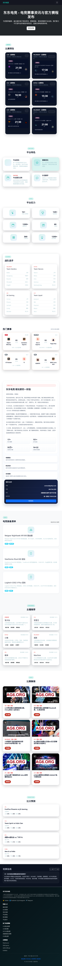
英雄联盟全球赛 (7, 934)
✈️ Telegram (29, 900)
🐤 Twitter (6, 900)
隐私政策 (23, 958)
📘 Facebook (13, 900)
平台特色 (5, 914)
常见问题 (5, 912)
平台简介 (5, 919)
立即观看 (37, 714)
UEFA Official (6, 948)
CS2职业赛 (6, 936)
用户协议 (28, 958)
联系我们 (39, 958)
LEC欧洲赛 (5, 929)
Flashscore (6, 943)
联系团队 (31, 501)
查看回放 (8, 781)
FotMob (5, 950)
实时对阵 (31, 28)
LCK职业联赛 (6, 926)
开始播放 (8, 748)
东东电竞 (6, 3)
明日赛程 (5, 917)
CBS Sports (6, 945)
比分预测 (5, 910)
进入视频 (8, 714)
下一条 (57, 869)
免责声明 (33, 958)
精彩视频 (5, 907)
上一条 (51, 869)
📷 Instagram (21, 900)
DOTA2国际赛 (6, 931)
